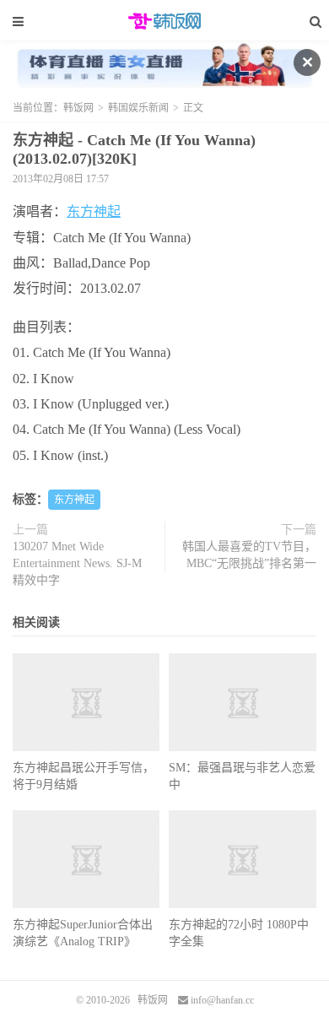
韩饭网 (164, 21)
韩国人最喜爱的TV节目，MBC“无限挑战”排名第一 (249, 555)
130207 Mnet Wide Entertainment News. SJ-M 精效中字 (77, 563)
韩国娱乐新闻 (138, 108)
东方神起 (94, 211)
